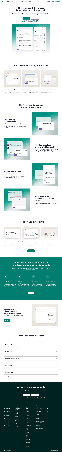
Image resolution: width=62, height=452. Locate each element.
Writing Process (17, 419)
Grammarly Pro (17, 407)
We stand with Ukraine (39, 408)
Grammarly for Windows (7, 408)
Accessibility (38, 425)
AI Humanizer (27, 411)
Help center (48, 405)
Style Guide (27, 428)
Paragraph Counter (28, 425)
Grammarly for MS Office (7, 418)
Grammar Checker (28, 405)
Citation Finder (27, 435)
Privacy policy (38, 418)
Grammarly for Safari (6, 414)
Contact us (48, 407)
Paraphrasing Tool (28, 415)
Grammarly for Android (7, 425)
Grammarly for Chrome (7, 412)
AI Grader (27, 436)
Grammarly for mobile (7, 421)
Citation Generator (28, 412)
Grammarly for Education (18, 412)
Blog (15, 420)
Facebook (49, 408)
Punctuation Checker (28, 443)
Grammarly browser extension (8, 411)
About (37, 407)
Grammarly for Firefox (7, 415)
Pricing (26, 1)
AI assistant (16, 413)
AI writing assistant (17, 417)
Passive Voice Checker (28, 445)
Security (37, 424)
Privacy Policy (24, 21)
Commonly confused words (18, 426)
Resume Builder (28, 439)
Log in (53, 1)
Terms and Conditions (34, 20)
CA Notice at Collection (37, 21)
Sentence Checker (28, 442)
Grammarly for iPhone (7, 422)
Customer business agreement (40, 421)
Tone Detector (27, 421)
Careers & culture (38, 411)
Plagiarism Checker (28, 407)
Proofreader (27, 446)
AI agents (27, 408)
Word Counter (27, 422)
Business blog (16, 424)
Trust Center (38, 417)
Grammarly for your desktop (7, 407)
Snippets (27, 429)
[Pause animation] (12, 55)
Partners (37, 415)
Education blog (17, 423)
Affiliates (37, 414)
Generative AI (17, 416)
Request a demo (48, 1)
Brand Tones (27, 432)
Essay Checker (27, 414)
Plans (15, 405)
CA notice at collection (39, 422)
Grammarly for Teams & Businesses (18, 409)
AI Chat (27, 418)
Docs (4, 405)
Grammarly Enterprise (18, 410)
